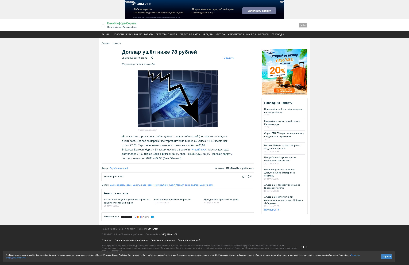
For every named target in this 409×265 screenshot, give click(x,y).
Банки (105, 34)
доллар (195, 185)
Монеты (251, 34)
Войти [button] (303, 25)
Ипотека (221, 34)
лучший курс (199, 149)
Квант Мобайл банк (179, 185)
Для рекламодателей (189, 240)
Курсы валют (134, 34)
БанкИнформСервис (120, 185)
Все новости (271, 209)
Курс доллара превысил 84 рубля (221, 199)
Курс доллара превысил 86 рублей (172, 199)
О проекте (107, 240)
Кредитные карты (189, 34)
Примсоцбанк (161, 185)
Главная (105, 43)
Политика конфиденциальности (131, 240)
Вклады (148, 34)
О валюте (229, 58)
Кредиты (208, 34)
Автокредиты (236, 34)
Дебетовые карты (166, 34)
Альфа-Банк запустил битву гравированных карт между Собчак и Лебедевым (283, 200)
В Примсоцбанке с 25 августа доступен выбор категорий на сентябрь (279, 172)
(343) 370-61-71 (169, 234)
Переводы (278, 34)
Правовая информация (163, 240)
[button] (103, 25)
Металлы (263, 34)
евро (150, 185)
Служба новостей (119, 168)
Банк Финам (206, 185)
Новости (118, 34)
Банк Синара (139, 185)
